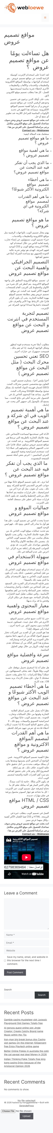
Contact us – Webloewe (35, 130)
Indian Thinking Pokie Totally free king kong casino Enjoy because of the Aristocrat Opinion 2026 (24, 1062)
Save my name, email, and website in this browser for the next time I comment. (27, 960)
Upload (26, 1116)
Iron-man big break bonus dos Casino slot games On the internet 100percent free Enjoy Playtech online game (25, 1043)
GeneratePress (26, 1105)
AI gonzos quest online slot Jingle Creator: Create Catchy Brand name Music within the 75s (23, 1031)
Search (8, 989)
